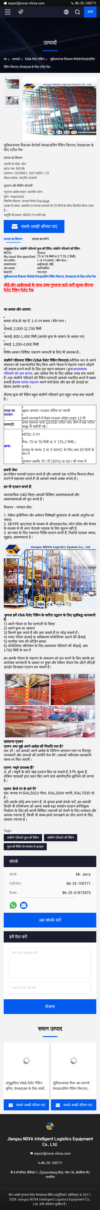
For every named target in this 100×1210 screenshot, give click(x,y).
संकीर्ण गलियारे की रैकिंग (60, 837)
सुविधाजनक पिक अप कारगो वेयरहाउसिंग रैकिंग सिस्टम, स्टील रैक (71, 1086)
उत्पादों (16, 59)
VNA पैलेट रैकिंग (34, 59)
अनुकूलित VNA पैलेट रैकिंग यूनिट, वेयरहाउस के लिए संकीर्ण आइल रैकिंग (26, 1086)
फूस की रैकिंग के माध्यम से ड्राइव (25, 846)
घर (5, 59)
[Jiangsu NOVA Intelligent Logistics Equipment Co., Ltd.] (23, 12)
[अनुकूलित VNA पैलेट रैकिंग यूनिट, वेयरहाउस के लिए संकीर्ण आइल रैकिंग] (26, 1061)
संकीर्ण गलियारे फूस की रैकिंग (23, 837)
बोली (90, 12)
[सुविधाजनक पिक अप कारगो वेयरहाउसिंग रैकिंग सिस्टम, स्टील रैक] (73, 1061)
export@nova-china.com (26, 3)
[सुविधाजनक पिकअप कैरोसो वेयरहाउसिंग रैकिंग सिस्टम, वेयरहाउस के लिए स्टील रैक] (59, 109)
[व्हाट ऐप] (13, 905)
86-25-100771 (85, 3)
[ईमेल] (24, 905)
